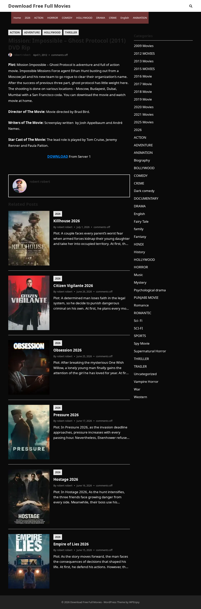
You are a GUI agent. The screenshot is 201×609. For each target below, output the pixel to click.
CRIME (139, 183)
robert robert (22, 55)
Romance (141, 305)
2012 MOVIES (144, 53)
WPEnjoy (134, 602)
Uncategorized (145, 374)
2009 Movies (143, 45)
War (137, 389)
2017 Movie (143, 84)
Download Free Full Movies (39, 6)
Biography (142, 160)
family (138, 229)
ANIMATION (143, 152)
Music (138, 274)
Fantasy (140, 236)
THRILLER (71, 32)
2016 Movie (143, 76)
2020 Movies (143, 107)
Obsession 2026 (67, 350)
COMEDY (141, 175)
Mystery (140, 282)
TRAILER (140, 366)
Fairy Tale (141, 221)
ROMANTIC (142, 313)
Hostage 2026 (65, 479)
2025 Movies (143, 122)
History (139, 252)
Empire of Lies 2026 (71, 544)
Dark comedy (144, 190)
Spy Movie (142, 343)
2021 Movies (143, 114)
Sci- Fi (138, 320)
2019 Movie (143, 99)
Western (140, 397)
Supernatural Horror (150, 351)
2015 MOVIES (144, 68)
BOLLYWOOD (144, 168)
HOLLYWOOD (52, 32)
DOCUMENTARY (146, 198)
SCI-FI (138, 328)
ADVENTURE (32, 32)
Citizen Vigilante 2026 (73, 285)
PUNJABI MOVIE (146, 297)
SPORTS (140, 335)
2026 (57, 214)
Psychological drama (150, 290)
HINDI (139, 244)
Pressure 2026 (66, 414)
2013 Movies (143, 61)
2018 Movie (143, 91)
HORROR (141, 267)
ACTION (15, 32)
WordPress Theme (114, 602)
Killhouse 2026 (66, 220)
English (139, 213)
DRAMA (140, 206)
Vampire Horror (146, 381)
